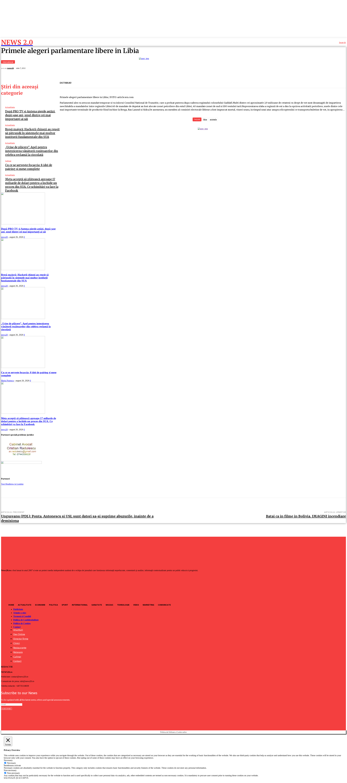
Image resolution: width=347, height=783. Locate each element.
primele (213, 119)
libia (205, 119)
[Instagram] (9, 719)
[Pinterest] (95, 81)
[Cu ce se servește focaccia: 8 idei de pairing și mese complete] (23, 367)
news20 (10, 68)
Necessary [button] (8, 760)
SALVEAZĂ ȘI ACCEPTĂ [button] (16, 778)
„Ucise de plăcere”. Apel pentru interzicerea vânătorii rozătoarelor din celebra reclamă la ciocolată (31, 150)
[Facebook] (75, 81)
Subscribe (6, 709)
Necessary (11, 763)
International (8, 62)
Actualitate (10, 107)
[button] (342, 42)
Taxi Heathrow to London (12, 484)
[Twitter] (85, 81)
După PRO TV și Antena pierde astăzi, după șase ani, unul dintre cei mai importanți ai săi (30, 115)
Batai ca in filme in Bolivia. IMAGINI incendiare (306, 516)
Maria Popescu (7, 380)
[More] (105, 81)
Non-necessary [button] (10, 770)
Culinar (8, 161)
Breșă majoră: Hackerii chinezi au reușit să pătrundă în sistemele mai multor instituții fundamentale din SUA (32, 133)
